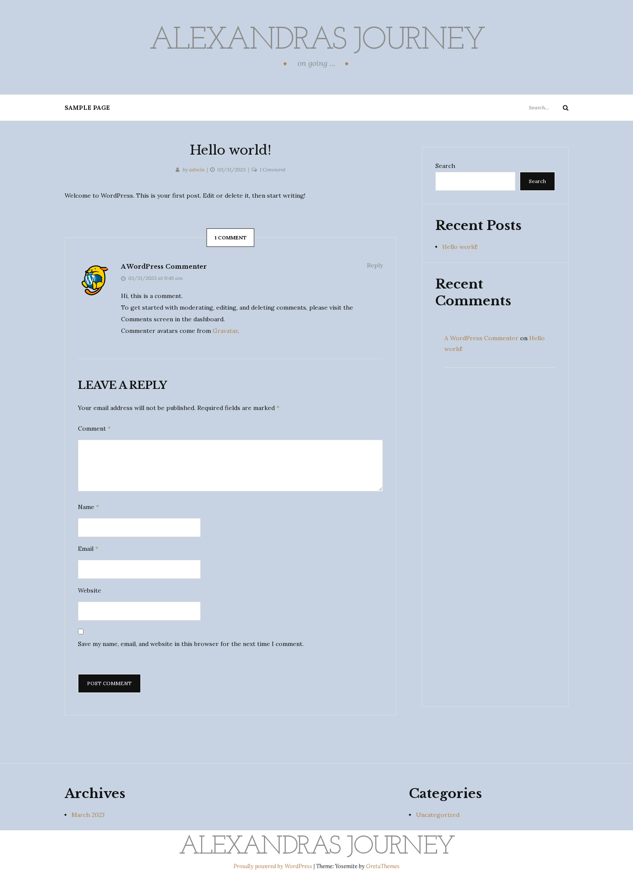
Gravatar (225, 331)
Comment (94, 428)
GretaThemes (383, 866)
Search (445, 166)
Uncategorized (437, 815)
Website (89, 590)
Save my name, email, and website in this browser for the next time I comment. (191, 644)
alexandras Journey (316, 40)
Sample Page (87, 108)
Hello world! (460, 247)
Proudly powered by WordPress (273, 866)
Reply (375, 265)
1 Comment (272, 169)
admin (197, 169)
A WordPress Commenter (164, 266)
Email (88, 549)
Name (88, 507)
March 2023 (88, 815)
